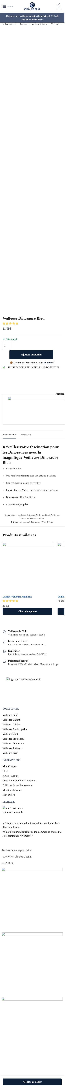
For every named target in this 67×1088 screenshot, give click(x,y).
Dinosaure (36, 522)
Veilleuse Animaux (39, 24)
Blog (5, 771)
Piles (44, 522)
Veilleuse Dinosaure (13, 743)
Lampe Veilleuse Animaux (17, 596)
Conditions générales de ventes (19, 780)
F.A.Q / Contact (11, 775)
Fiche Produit (9, 434)
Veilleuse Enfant (37, 518)
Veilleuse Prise (10, 753)
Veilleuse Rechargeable (15, 729)
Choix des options (27, 611)
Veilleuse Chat (10, 734)
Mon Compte (10, 766)
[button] (11, 323)
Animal (26, 522)
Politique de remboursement (18, 785)
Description (25, 434)
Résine (50, 522)
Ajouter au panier (31, 354)
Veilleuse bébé (10, 715)
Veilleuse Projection (13, 738)
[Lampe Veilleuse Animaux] (27, 568)
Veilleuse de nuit (9, 24)
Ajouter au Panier (32, 1082)
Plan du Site (9, 794)
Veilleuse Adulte (11, 724)
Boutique (23, 24)
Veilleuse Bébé (43, 515)
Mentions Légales (12, 790)
